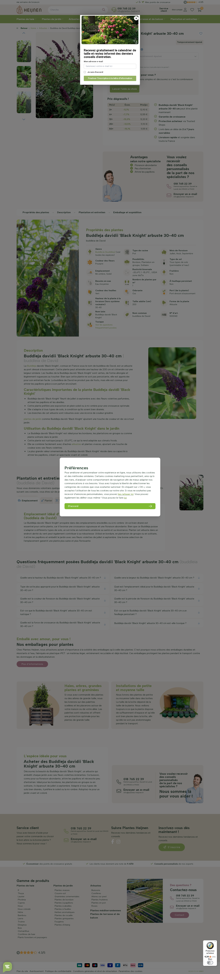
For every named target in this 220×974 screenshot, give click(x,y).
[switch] (210, 962)
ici (125, 497)
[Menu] (215, 942)
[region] (110, 487)
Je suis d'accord (95, 72)
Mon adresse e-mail (93, 61)
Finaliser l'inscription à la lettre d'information (110, 78)
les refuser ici (125, 494)
